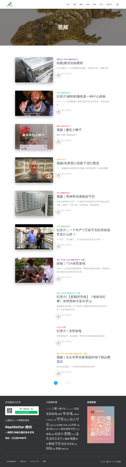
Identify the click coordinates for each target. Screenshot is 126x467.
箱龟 (48, 434)
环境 (65, 59)
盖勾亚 (49, 428)
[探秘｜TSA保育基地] (34, 270)
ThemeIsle (112, 461)
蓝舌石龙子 (55, 438)
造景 (64, 443)
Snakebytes (69, 409)
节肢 (101, 4)
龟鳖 (74, 4)
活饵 (69, 425)
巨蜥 (51, 425)
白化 (78, 425)
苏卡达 (73, 434)
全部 (58, 260)
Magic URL (34, 461)
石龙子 (78, 429)
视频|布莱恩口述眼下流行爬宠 (78, 163)
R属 (54, 408)
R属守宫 (61, 408)
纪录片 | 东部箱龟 (69, 331)
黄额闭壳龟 (65, 449)
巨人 (66, 419)
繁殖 (53, 434)
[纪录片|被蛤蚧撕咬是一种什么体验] (34, 103)
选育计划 (23, 461)
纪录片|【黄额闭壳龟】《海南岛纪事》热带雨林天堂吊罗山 (81, 299)
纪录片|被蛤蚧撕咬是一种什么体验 (81, 96)
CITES (49, 409)
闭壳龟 (70, 443)
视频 (72, 438)
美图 (67, 434)
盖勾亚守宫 (57, 429)
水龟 (68, 260)
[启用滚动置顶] (121, 462)
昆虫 (54, 425)
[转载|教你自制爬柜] (34, 70)
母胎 (44, 461)
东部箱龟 (51, 414)
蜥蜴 (81, 4)
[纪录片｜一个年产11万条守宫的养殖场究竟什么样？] (34, 237)
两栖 (94, 4)
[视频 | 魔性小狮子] (34, 136)
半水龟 (63, 260)
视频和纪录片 (73, 59)
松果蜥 (60, 425)
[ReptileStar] (9, 4)
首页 (67, 4)
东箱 (76, 408)
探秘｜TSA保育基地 (71, 263)
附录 (76, 444)
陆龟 (49, 448)
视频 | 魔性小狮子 (69, 130)
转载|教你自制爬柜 (70, 63)
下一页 (67, 383)
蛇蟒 (87, 4)
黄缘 (54, 449)
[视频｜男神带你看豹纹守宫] (34, 203)
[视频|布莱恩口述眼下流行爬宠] (34, 170)
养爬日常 (109, 4)
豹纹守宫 (55, 443)
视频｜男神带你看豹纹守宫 (76, 197)
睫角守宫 (70, 428)
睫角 (63, 429)
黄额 (58, 448)
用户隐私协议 (11, 461)
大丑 (54, 420)
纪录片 (59, 434)
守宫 (58, 93)
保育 (60, 414)
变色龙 (50, 420)
